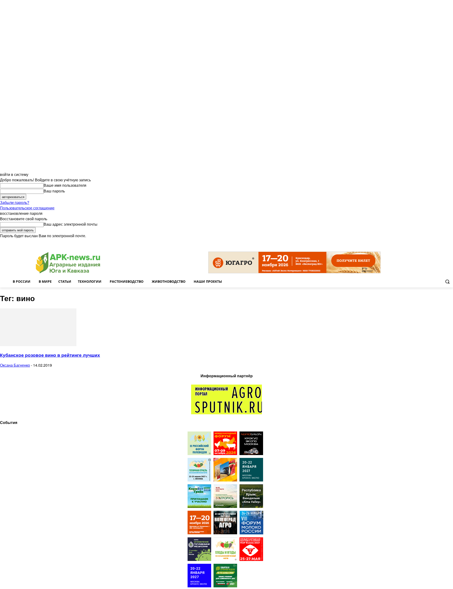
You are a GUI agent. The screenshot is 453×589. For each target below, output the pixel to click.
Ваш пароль (54, 191)
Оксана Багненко (15, 365)
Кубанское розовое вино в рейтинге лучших (50, 355)
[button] (447, 281)
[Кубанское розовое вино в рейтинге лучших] (38, 344)
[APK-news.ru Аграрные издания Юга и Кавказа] (68, 263)
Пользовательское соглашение (27, 208)
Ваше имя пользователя (65, 185)
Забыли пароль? (14, 202)
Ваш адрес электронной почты (70, 224)
